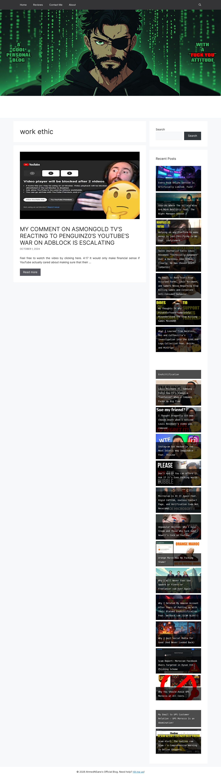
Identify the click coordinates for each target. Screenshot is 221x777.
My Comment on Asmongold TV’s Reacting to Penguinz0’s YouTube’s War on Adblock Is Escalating (74, 236)
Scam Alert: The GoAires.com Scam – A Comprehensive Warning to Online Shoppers (177, 745)
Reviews (38, 4)
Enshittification (168, 374)
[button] (199, 5)
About (72, 4)
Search (160, 129)
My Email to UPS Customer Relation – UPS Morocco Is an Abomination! (176, 718)
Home (23, 4)
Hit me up (138, 771)
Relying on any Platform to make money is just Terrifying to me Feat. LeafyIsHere (178, 236)
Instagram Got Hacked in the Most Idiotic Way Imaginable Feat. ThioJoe (175, 450)
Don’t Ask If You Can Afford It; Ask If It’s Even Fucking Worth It (178, 477)
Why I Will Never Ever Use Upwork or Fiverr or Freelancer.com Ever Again (174, 584)
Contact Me (55, 4)
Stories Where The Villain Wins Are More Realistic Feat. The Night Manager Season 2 (177, 209)
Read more (30, 272)
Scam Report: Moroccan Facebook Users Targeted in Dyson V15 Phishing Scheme (177, 665)
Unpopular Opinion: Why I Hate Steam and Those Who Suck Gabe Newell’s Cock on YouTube (177, 531)
